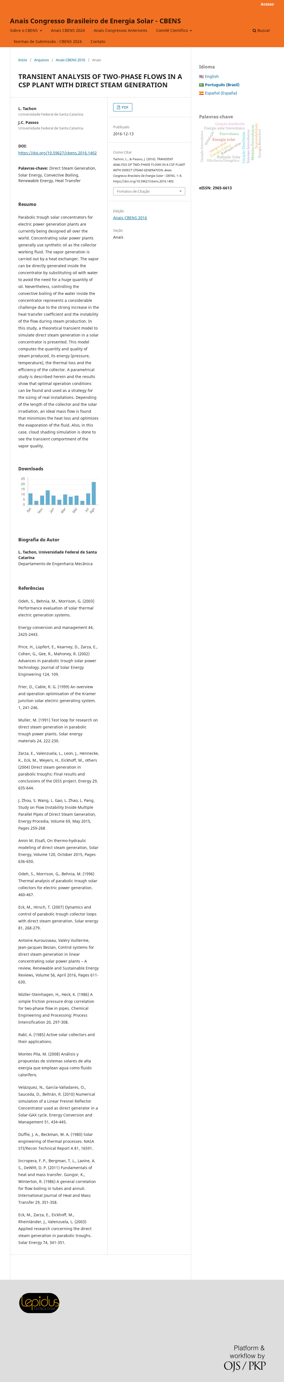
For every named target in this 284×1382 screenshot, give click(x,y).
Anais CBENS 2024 (68, 30)
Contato (98, 41)
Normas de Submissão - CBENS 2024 (48, 41)
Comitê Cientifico (172, 30)
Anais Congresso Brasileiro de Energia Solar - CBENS (95, 20)
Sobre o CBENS (24, 30)
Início (22, 59)
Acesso (267, 4)
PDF (124, 107)
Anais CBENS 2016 (70, 59)
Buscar (263, 30)
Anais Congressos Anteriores (120, 30)
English (212, 76)
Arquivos (41, 59)
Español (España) (221, 93)
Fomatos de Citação (133, 191)
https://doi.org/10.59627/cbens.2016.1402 (57, 152)
